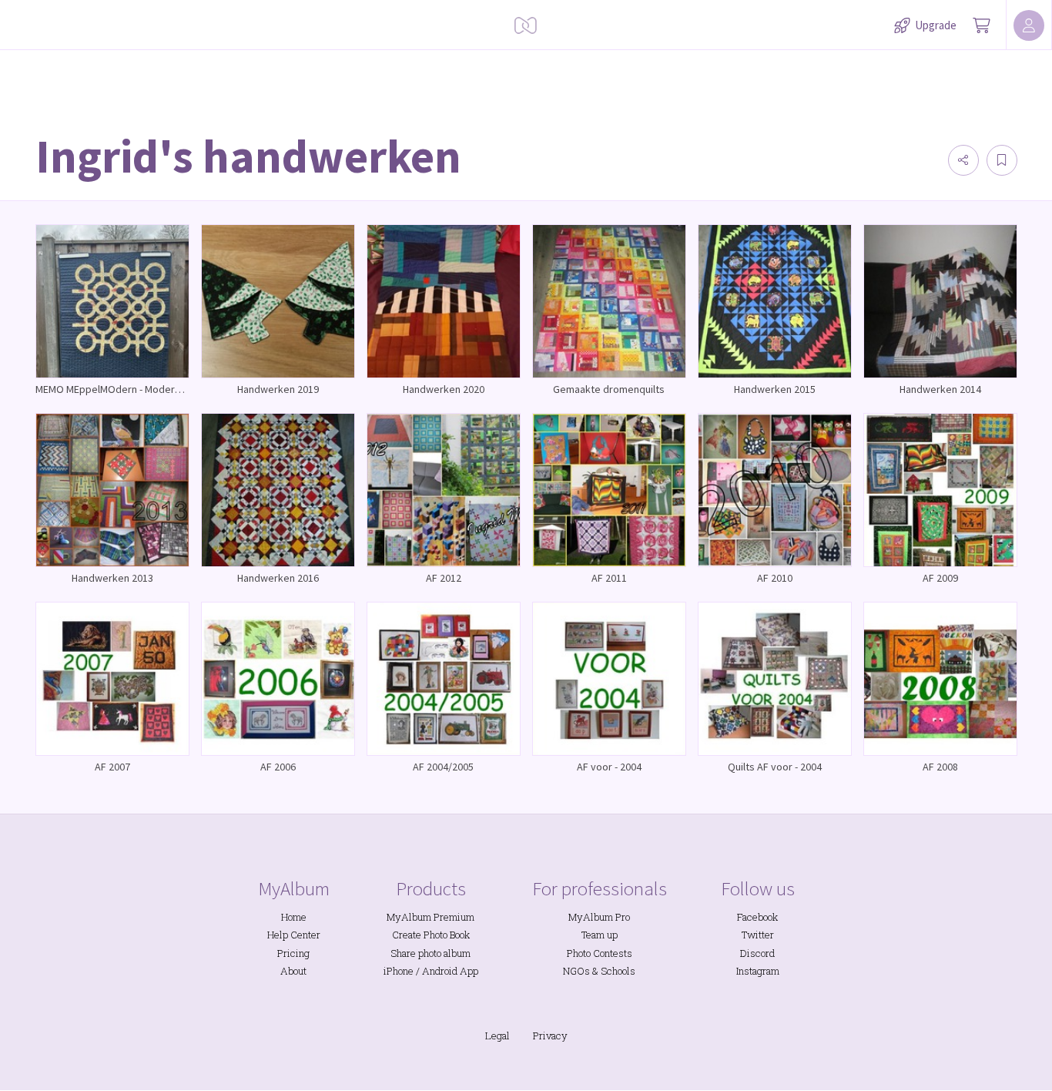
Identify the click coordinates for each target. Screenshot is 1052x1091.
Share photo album (430, 953)
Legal (497, 1035)
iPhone (399, 971)
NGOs (576, 971)
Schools (618, 971)
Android (439, 971)
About (293, 971)
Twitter (758, 935)
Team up (599, 935)
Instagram (757, 971)
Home (294, 917)
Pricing (293, 953)
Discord (757, 953)
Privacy (550, 1035)
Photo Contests (599, 953)
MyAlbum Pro (599, 917)
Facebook (757, 917)
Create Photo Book (431, 935)
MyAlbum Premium (430, 917)
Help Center (293, 935)
